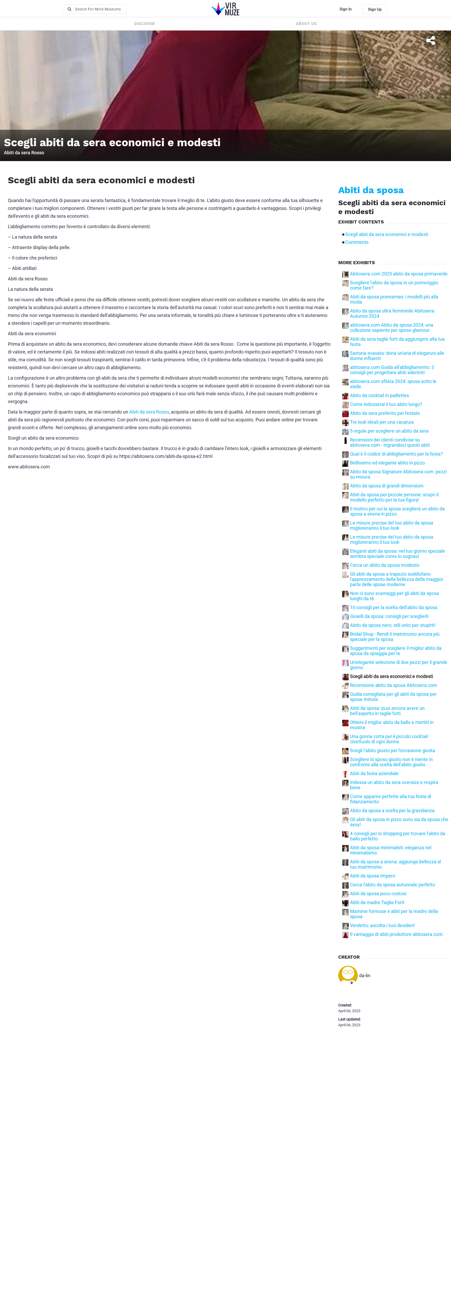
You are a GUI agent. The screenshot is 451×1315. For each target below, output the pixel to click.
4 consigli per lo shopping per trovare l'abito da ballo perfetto (397, 836)
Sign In (346, 9)
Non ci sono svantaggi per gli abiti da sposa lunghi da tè (394, 596)
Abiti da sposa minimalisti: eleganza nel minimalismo (390, 850)
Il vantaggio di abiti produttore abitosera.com (396, 934)
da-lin (364, 975)
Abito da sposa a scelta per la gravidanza (392, 810)
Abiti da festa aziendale (374, 773)
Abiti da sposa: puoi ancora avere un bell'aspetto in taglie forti (387, 711)
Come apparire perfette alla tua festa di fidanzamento (390, 799)
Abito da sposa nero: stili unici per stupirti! (393, 625)
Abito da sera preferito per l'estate (385, 413)
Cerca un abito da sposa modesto (384, 565)
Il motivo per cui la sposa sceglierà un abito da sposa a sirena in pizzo (397, 511)
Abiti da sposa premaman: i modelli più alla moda (394, 299)
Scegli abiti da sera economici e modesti (386, 234)
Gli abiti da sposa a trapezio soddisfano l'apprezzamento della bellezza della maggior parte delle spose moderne (396, 579)
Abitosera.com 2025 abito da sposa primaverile (399, 273)
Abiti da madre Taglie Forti (377, 902)
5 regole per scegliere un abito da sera (389, 431)
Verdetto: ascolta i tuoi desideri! (382, 925)
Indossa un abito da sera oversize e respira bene (394, 785)
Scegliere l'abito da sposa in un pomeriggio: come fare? (394, 285)
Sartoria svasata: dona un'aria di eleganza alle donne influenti (397, 356)
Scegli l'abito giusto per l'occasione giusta (392, 750)
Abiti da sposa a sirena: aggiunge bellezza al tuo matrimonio (395, 864)
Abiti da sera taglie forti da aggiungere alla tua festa (397, 342)
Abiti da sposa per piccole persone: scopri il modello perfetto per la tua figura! (394, 497)
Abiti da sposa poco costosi (378, 893)
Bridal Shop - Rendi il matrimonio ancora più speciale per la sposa (395, 637)
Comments (357, 242)
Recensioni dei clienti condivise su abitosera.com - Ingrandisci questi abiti (390, 442)
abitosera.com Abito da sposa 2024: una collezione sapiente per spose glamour (391, 327)
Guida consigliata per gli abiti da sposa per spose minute (393, 697)
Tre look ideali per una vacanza (382, 422)
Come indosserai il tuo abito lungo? (386, 404)
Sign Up (375, 9)
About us (306, 23)
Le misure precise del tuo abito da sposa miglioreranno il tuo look (391, 525)
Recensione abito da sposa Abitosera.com (393, 685)
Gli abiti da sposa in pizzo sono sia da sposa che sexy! (399, 822)
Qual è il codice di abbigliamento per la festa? (396, 454)
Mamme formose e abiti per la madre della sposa (394, 914)
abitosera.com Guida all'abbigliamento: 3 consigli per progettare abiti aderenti (392, 370)
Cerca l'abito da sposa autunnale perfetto (392, 884)
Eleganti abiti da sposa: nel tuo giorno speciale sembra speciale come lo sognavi (397, 554)
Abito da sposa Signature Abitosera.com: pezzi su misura (398, 474)
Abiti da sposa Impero (372, 875)
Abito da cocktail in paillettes (379, 395)
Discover (144, 23)
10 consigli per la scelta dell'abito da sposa (393, 607)
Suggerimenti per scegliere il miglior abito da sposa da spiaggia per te (396, 651)
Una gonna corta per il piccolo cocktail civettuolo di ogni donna (389, 739)
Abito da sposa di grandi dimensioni (386, 485)
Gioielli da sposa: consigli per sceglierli (389, 616)
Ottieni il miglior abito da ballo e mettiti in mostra (392, 725)
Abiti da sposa (371, 190)
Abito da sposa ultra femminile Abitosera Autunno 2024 (392, 313)
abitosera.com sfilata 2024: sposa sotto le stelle (393, 384)
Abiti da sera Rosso (149, 412)
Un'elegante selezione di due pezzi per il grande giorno (398, 665)
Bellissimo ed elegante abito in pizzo (387, 462)
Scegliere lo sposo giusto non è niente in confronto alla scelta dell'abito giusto (391, 762)
